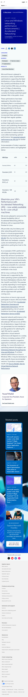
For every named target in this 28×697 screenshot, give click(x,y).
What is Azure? (5, 566)
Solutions (4, 608)
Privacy (15, 689)
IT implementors (6, 63)
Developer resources (6, 642)
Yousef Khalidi (9, 36)
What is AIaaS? (5, 669)
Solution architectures (6, 613)
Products (4, 588)
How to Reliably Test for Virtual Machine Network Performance (13, 366)
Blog (3, 639)
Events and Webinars (6, 647)
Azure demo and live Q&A (7, 618)
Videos (3, 652)
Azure (3, 5)
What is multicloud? (6, 661)
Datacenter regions (6, 573)
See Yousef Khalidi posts (8, 403)
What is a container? (6, 674)
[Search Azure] (4, 2)
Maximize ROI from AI (6, 600)
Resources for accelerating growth (9, 610)
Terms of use (20, 689)
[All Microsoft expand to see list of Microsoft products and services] (1, 1)
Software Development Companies (9, 625)
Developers (5, 61)
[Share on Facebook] (9, 48)
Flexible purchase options (7, 595)
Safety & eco (10, 691)
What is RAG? (4, 676)
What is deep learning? (6, 666)
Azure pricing (4, 591)
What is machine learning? (7, 664)
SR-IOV (3, 238)
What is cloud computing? (7, 659)
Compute (4, 55)
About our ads (21, 691)
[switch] (26, 2)
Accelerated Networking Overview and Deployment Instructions (13, 304)
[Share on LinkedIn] (15, 48)
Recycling (15, 691)
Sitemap (3, 689)
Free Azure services (6, 593)
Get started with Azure (6, 568)
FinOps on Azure (5, 598)
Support (3, 615)
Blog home (8, 12)
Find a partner (5, 630)
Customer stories (5, 581)
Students (3, 644)
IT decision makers (15, 61)
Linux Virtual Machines (7, 69)
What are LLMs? (5, 671)
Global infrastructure (6, 571)
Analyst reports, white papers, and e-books (10, 649)
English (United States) (8, 681)
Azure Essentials (5, 578)
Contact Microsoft (9, 689)
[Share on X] (12, 48)
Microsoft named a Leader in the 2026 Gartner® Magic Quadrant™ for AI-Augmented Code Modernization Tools (13, 496)
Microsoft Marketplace (6, 627)
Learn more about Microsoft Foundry (14, 544)
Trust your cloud (5, 576)
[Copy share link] (6, 48)
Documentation (5, 637)
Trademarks (4, 691)
